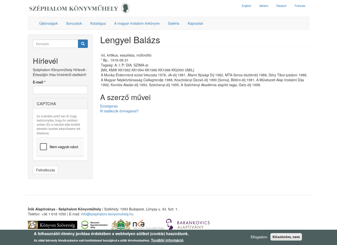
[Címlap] (79, 8)
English (246, 6)
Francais (300, 6)
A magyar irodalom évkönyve (137, 23)
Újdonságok (48, 23)
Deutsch (281, 6)
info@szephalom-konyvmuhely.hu (107, 213)
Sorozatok (74, 23)
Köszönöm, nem (286, 237)
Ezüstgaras (109, 105)
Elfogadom (259, 236)
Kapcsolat (195, 23)
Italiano (263, 6)
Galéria (173, 23)
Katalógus (98, 23)
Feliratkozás (45, 169)
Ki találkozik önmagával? (119, 110)
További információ (167, 240)
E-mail (39, 82)
